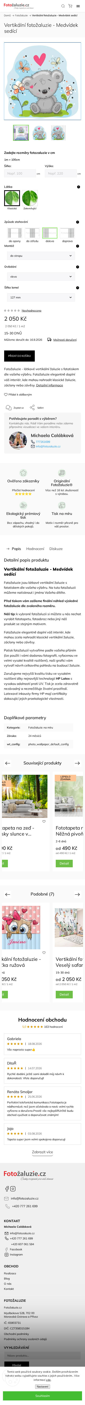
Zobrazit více (42, 1152)
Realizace (10, 1273)
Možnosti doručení (64, 340)
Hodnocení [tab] (35, 548)
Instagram (13, 1189)
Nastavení (42, 1386)
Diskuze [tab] (56, 548)
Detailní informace (49, 385)
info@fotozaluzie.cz (48, 446)
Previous (8, 763)
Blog (7, 1278)
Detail (64, 863)
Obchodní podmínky (16, 1334)
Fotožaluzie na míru (40, 727)
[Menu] (78, 6)
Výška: (49, 166)
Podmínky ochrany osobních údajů (25, 1339)
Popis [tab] (16, 548)
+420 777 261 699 (25, 1206)
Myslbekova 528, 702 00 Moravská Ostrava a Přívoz (21, 1314)
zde (48, 1379)
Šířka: (7, 166)
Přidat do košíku (19, 356)
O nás (7, 1283)
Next (78, 763)
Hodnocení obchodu (42, 1019)
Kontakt (9, 1289)
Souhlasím (42, 1396)
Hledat (16, 1365)
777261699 (43, 442)
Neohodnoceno (31, 310)
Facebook (7, 1189)
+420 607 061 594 (22, 1244)
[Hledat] (63, 6)
